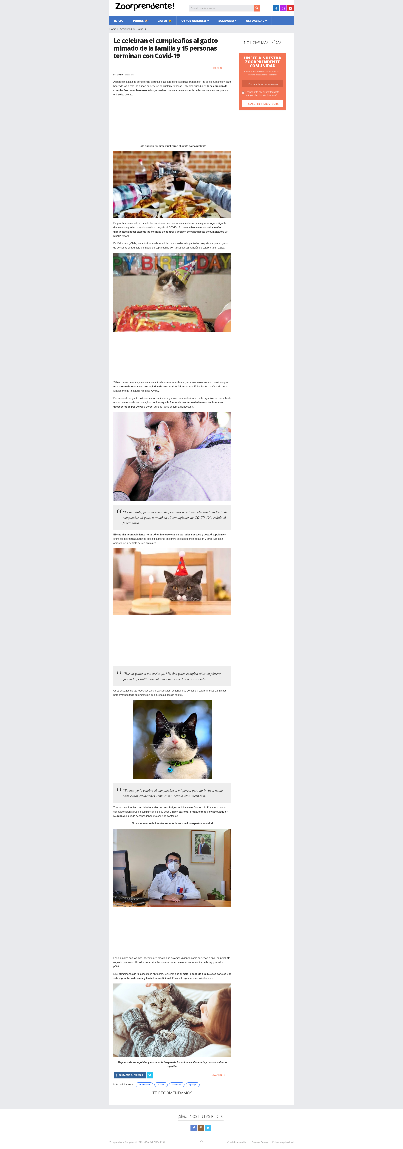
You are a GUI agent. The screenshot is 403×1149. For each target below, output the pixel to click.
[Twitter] (208, 1128)
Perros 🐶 (140, 21)
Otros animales (194, 21)
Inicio (118, 21)
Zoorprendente (116, 1142)
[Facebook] (193, 1128)
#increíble (176, 1084)
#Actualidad (144, 1084)
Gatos (139, 29)
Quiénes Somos (260, 1142)
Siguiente (219, 68)
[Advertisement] (172, 122)
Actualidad (255, 21)
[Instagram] (201, 1128)
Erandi (120, 75)
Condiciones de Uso (237, 1142)
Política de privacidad (283, 1142)
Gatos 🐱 (165, 21)
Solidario (226, 21)
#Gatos (161, 1084)
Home (112, 29)
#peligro (192, 1084)
